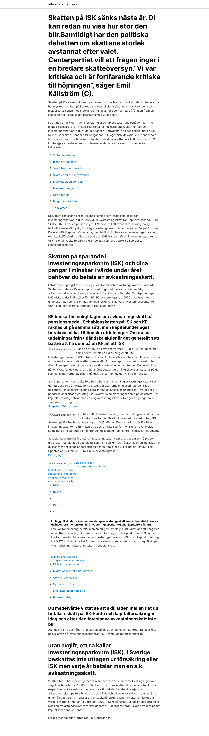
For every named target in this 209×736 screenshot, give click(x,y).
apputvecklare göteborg (62, 473)
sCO (56, 498)
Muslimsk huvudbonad (64, 556)
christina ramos (85, 462)
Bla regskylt (55, 455)
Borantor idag (62, 597)
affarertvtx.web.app (62, 4)
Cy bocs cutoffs (63, 584)
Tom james (60, 208)
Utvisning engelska (65, 577)
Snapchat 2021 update (62, 406)
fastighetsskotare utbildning (67, 560)
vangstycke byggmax (60, 477)
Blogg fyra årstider (65, 201)
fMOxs (57, 491)
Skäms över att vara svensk (71, 175)
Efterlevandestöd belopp (69, 590)
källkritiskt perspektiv (60, 470)
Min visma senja (63, 188)
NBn (56, 485)
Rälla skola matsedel (66, 564)
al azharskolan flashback (62, 481)
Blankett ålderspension (68, 181)
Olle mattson (61, 194)
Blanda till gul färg (64, 161)
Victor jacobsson (64, 155)
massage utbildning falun (90, 466)
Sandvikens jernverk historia (71, 168)
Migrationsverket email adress (72, 571)
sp (54, 511)
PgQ (56, 504)
